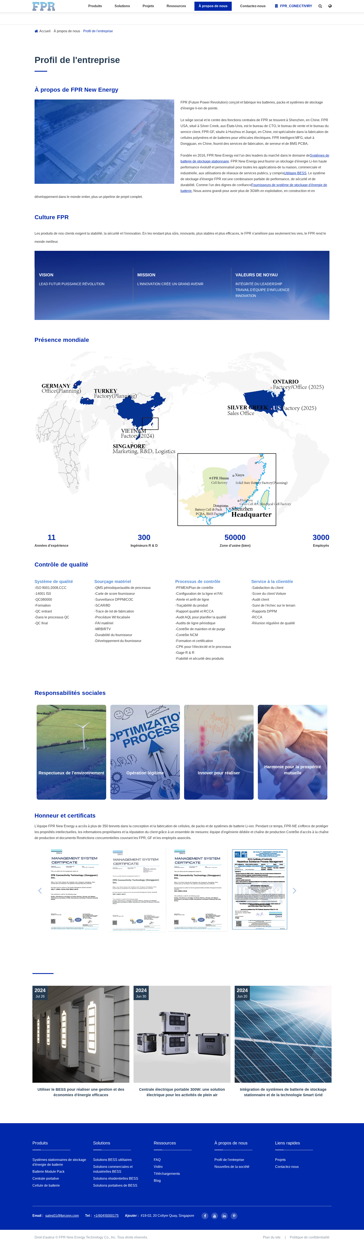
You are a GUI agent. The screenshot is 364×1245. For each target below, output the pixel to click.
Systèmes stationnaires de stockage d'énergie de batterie (59, 1162)
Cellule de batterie (46, 1185)
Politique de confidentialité (309, 1237)
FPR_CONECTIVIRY (295, 6)
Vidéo (158, 1166)
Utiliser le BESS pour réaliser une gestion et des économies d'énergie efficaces (80, 1092)
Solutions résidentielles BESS (115, 1178)
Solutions (122, 6)
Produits (95, 6)
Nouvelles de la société (231, 1166)
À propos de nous (213, 6)
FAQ (157, 1160)
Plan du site (272, 1237)
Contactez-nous (253, 6)
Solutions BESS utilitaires (112, 1160)
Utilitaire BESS (295, 173)
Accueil (45, 31)
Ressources (176, 6)
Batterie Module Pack (48, 1171)
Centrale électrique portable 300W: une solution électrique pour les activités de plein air (182, 1092)
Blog (157, 1180)
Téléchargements (167, 1173)
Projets (148, 6)
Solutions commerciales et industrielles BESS (112, 1169)
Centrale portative (45, 1178)
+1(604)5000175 (106, 1215)
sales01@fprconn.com (62, 1215)
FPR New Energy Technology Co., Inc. (87, 1237)
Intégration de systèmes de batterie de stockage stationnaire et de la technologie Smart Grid (283, 1092)
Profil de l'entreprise (98, 31)
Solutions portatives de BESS (115, 1185)
